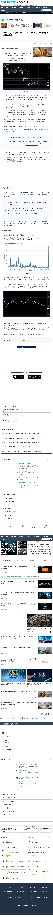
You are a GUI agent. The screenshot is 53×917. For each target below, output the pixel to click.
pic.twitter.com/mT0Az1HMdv (31, 213)
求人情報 (20, 887)
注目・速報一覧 (45, 714)
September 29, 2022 (24, 217)
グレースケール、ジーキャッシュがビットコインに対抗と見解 (39, 628)
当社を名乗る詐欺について (21, 892)
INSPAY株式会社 (23, 471)
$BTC (6, 210)
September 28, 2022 (31, 148)
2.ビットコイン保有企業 (28, 718)
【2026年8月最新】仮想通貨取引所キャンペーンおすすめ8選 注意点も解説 (22, 576)
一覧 (48, 429)
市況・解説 (13, 7)
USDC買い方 (15, 5)
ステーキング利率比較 (24, 5)
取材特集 (27, 7)
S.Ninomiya (4, 40)
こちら (27, 340)
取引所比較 (45, 7)
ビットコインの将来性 (6, 5)
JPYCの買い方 (8, 508)
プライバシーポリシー (32, 892)
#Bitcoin (7, 202)
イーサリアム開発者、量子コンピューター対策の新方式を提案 (13, 684)
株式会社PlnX (22, 482)
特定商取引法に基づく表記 (14, 897)
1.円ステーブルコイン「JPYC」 (14, 718)
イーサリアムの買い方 (10, 511)
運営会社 (44, 891)
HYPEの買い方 (8, 518)
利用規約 (44, 887)
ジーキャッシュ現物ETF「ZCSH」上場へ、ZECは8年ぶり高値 (18, 691)
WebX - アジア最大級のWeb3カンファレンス (38, 897)
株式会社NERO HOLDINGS (25, 463)
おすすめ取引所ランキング (13, 420)
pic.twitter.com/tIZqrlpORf (31, 145)
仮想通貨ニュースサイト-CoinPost (29, 905)
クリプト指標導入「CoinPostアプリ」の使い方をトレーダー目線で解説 (25, 334)
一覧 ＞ (50, 542)
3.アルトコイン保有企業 (40, 718)
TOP (2, 7)
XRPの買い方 (8, 515)
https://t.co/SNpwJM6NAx (17, 213)
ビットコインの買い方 (12, 414)
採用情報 (3, 10)
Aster (20, 477)
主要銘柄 (21, 7)
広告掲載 (8, 887)
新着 (7, 7)
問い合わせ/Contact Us (8, 892)
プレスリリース (36, 7)
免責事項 (32, 887)
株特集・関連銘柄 (34, 5)
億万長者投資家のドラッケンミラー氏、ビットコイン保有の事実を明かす (26, 126)
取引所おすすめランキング (11, 498)
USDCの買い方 (8, 505)
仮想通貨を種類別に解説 (12, 409)
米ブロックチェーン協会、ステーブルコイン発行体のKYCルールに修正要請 (39, 684)
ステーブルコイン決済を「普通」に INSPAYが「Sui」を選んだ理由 (28, 473)
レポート (11, 323)
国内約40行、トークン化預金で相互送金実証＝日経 (15, 647)
